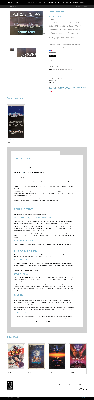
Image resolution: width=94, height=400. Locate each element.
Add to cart (52, 55)
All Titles (45, 2)
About (29, 2)
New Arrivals (51, 2)
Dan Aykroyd (66, 87)
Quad (52, 88)
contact (22, 172)
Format (59, 2)
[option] (26, 23)
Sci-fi (55, 88)
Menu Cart (82, 2)
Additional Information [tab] (18, 152)
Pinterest (59, 385)
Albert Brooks (61, 87)
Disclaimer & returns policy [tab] (51, 152)
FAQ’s (51, 45)
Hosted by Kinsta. (85, 397)
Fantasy (70, 87)
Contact (40, 2)
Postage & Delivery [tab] (37, 152)
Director (68, 2)
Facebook (60, 383)
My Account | (79, 6)
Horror (79, 87)
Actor (63, 2)
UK (63, 88)
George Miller (75, 87)
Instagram (60, 384)
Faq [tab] (28, 152)
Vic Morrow (68, 88)
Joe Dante (83, 87)
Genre (56, 2)
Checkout (85, 6)
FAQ (36, 2)
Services (33, 2)
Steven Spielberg (59, 88)
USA (65, 88)
